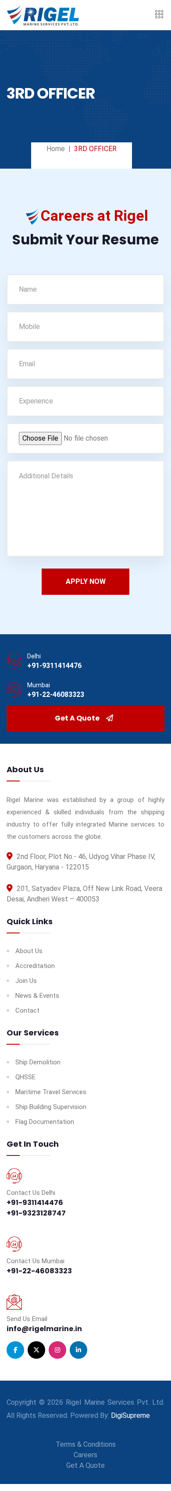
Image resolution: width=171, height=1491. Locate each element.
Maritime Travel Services (50, 1092)
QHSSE (25, 1077)
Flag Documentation (44, 1122)
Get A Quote (77, 718)
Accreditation (35, 966)
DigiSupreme (130, 1415)
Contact (27, 1010)
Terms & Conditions (86, 1444)
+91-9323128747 (36, 1213)
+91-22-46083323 (55, 694)
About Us (29, 951)
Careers (85, 1455)
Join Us (26, 981)
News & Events (37, 996)
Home (55, 149)
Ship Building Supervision (50, 1107)
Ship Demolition (38, 1062)
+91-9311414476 (54, 665)
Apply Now (86, 581)
